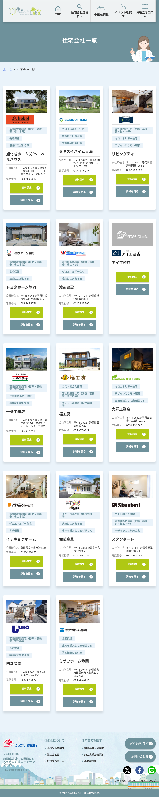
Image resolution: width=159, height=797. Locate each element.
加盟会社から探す (99, 31)
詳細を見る (26, 200)
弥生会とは (53, 754)
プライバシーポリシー (126, 781)
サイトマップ (148, 781)
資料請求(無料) (139, 743)
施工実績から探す (135, 31)
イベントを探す (123, 14)
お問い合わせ (139, 756)
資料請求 (27, 187)
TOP (58, 14)
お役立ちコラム (145, 14)
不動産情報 (101, 14)
